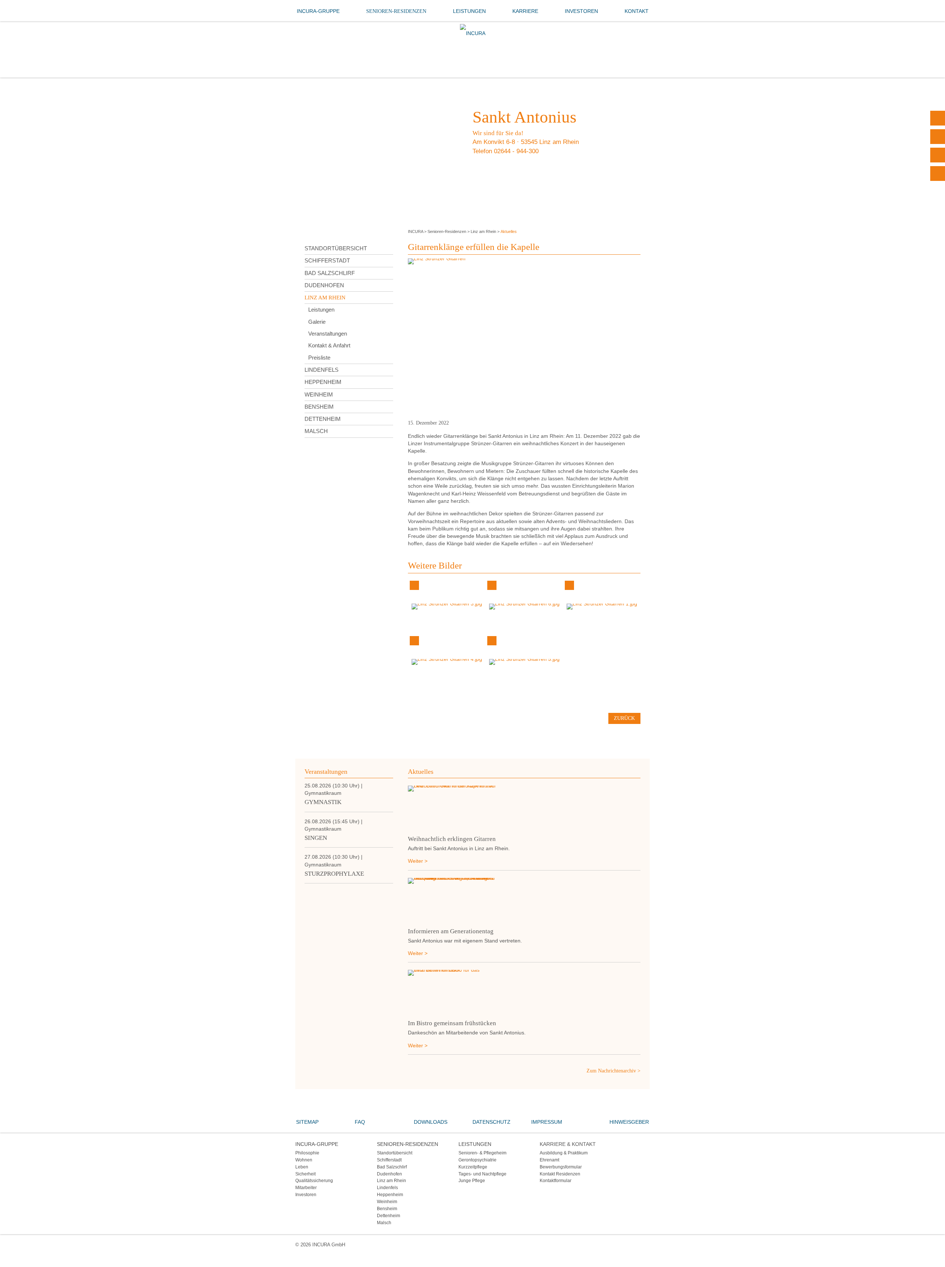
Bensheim (319, 407)
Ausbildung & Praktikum (564, 1152)
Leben (301, 1166)
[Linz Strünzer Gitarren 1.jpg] (602, 606)
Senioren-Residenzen (396, 11)
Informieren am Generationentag (451, 931)
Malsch (316, 431)
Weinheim (319, 394)
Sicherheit (305, 1173)
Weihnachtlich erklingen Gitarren (452, 838)
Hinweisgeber (629, 1122)
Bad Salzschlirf (330, 273)
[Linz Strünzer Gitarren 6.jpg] (524, 606)
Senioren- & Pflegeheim (482, 1152)
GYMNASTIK (323, 802)
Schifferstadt (327, 260)
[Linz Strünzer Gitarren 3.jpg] (447, 606)
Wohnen (303, 1159)
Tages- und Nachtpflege (482, 1173)
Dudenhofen (324, 285)
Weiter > (417, 861)
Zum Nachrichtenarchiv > (613, 1071)
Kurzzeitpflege (472, 1166)
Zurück (624, 718)
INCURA (415, 231)
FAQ (360, 1122)
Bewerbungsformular (561, 1166)
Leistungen (469, 11)
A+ (937, 136)
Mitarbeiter (306, 1187)
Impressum (546, 1122)
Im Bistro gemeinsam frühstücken (452, 1023)
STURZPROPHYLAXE (334, 873)
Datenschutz (491, 1122)
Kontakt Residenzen (560, 1173)
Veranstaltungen (327, 333)
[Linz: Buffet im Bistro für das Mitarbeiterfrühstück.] (524, 992)
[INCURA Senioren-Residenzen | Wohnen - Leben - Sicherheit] (472, 33)
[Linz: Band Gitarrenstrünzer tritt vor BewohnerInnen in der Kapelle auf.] (524, 808)
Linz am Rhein (483, 231)
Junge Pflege (471, 1180)
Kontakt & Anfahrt (329, 345)
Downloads (430, 1122)
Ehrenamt (549, 1159)
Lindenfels (322, 370)
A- (937, 173)
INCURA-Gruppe (318, 11)
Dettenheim (323, 419)
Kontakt (637, 11)
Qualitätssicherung (314, 1180)
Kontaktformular (555, 1180)
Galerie (317, 322)
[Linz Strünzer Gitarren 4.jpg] (447, 662)
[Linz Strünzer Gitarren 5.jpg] (524, 662)
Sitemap (307, 1122)
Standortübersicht (336, 248)
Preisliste (319, 357)
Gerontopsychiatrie (477, 1159)
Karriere (525, 11)
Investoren (581, 11)
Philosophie (307, 1152)
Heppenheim (323, 382)
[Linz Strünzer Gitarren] (524, 336)
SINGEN (316, 837)
